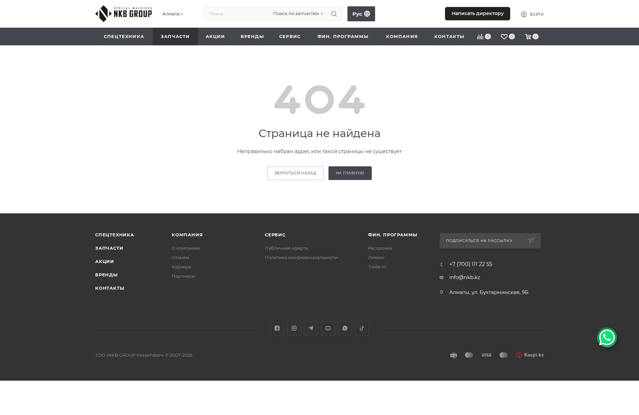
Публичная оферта (286, 248)
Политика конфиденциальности (301, 257)
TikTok (362, 328)
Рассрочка (380, 248)
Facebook (277, 328)
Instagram (294, 328)
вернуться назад (296, 173)
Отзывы (180, 257)
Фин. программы (392, 234)
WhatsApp (345, 328)
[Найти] (334, 14)
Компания (187, 234)
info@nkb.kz (464, 277)
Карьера (181, 266)
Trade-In (377, 266)
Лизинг (376, 257)
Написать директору (478, 13)
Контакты (109, 288)
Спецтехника (114, 234)
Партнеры (183, 276)
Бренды (106, 274)
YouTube (328, 328)
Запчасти (109, 248)
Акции (104, 261)
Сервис (275, 234)
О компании (186, 248)
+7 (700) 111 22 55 (403, 15)
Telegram (311, 328)
